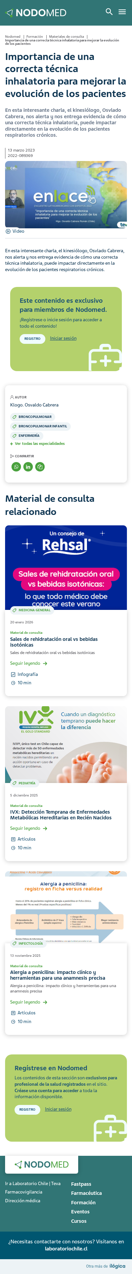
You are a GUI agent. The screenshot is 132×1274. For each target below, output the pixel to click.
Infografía (28, 674)
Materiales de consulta (66, 36)
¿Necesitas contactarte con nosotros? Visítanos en (66, 1245)
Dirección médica (22, 1201)
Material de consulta (26, 632)
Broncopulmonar (35, 417)
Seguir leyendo (25, 663)
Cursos (79, 1221)
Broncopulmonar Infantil (43, 426)
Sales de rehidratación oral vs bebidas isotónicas (54, 642)
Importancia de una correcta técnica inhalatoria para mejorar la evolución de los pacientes (62, 42)
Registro (32, 338)
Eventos (80, 1212)
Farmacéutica (86, 1193)
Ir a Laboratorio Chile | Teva (33, 1183)
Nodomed (12, 36)
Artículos (27, 839)
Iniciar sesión (63, 338)
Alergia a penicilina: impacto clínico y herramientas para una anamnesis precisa (57, 975)
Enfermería (29, 435)
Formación (34, 36)
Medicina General (34, 610)
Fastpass (81, 1184)
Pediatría (27, 783)
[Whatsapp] (16, 466)
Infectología (31, 943)
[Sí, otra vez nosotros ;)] (106, 1266)
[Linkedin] (28, 466)
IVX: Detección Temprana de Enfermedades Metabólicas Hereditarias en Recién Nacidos (61, 815)
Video (18, 231)
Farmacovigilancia (23, 1192)
